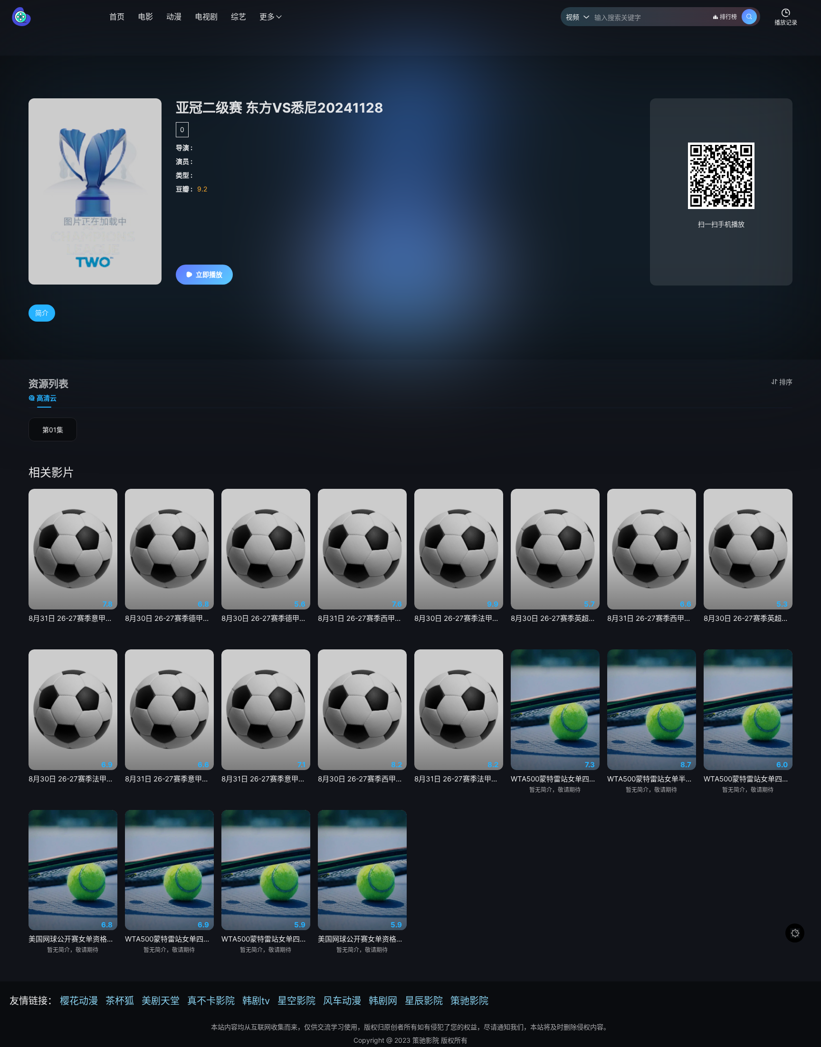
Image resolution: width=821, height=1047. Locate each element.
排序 (785, 382)
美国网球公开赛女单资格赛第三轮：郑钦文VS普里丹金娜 (73, 938)
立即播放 (209, 274)
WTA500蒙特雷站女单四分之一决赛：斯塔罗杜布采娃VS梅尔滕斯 (169, 938)
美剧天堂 (161, 1001)
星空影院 (296, 1001)
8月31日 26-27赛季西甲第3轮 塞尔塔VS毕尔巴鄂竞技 (362, 618)
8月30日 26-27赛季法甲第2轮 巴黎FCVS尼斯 (458, 618)
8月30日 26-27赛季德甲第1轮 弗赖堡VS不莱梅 (169, 618)
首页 (116, 16)
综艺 (238, 16)
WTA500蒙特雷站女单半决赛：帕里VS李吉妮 (651, 778)
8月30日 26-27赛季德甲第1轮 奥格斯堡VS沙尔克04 (265, 618)
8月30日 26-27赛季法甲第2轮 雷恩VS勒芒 (73, 778)
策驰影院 (469, 1001)
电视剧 (206, 16)
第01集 (52, 430)
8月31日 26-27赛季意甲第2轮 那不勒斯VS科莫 (265, 778)
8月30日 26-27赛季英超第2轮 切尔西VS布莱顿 (748, 618)
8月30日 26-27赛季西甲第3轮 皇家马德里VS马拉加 (362, 778)
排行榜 (728, 16)
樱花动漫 (79, 1001)
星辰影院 (424, 1001)
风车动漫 (342, 1001)
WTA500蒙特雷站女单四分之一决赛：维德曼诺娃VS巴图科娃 (265, 938)
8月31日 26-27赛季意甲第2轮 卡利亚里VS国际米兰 (73, 618)
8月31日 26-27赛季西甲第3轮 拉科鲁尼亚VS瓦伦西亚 (651, 618)
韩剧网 (383, 1001)
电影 (145, 16)
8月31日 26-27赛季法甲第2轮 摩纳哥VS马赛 (458, 778)
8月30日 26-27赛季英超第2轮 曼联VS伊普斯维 (555, 618)
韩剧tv (256, 1001)
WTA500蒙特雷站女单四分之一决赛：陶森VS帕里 (748, 778)
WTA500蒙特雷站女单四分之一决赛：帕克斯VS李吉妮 (555, 778)
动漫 (173, 16)
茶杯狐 (119, 1001)
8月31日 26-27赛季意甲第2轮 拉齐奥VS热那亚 (169, 778)
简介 (41, 313)
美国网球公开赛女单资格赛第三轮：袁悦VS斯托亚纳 (362, 938)
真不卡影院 (211, 1001)
